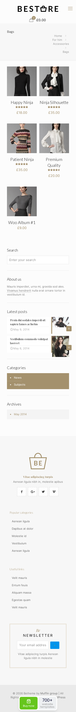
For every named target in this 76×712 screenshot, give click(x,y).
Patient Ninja (22, 159)
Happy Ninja (22, 102)
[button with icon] (21, 491)
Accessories (61, 43)
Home (58, 35)
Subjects (19, 384)
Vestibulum (19, 543)
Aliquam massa (21, 592)
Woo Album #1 (22, 222)
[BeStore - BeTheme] (38, 8)
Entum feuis (20, 585)
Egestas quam (21, 600)
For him (57, 39)
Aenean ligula (21, 521)
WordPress (58, 697)
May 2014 (20, 414)
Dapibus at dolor (22, 528)
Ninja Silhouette (54, 102)
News (18, 377)
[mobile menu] (70, 8)
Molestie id (19, 536)
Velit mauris (19, 577)
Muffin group (49, 693)
